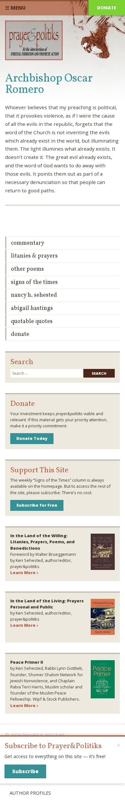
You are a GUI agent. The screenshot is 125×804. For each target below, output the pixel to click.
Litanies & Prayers (34, 256)
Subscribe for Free (36, 505)
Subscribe (25, 771)
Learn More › (24, 572)
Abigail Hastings (32, 308)
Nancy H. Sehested (34, 295)
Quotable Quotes (32, 322)
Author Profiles (30, 793)
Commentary (27, 243)
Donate (106, 7)
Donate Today (31, 438)
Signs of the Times (34, 282)
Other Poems (27, 269)
